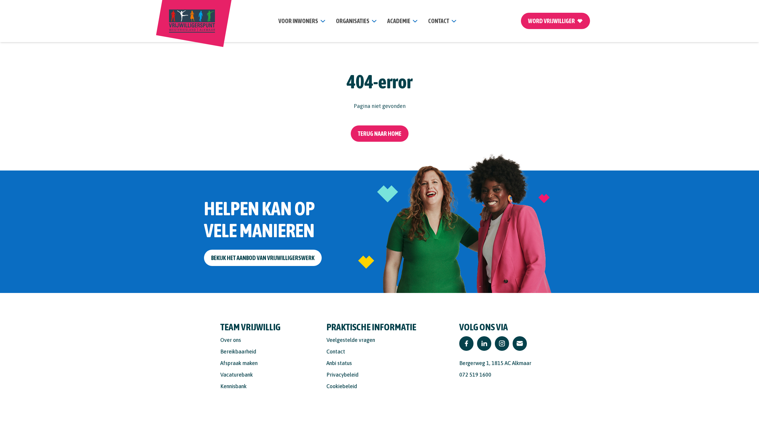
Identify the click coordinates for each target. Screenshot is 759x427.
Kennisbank (233, 386)
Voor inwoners (298, 20)
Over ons (230, 340)
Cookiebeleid (341, 386)
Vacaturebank (236, 375)
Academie (398, 20)
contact (438, 20)
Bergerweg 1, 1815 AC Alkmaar (495, 363)
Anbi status (339, 363)
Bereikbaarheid (238, 351)
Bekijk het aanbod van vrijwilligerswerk (263, 257)
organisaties (352, 20)
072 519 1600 (475, 375)
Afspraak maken (239, 363)
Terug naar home (379, 133)
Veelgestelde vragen (350, 340)
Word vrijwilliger (551, 20)
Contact (335, 351)
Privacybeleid (342, 375)
